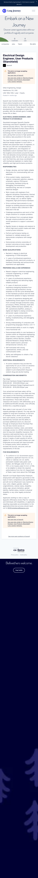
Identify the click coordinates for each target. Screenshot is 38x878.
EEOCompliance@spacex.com (18, 508)
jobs (13, 44)
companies (5, 44)
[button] (36, 1)
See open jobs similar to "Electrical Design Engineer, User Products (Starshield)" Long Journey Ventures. (20, 79)
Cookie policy (23, 554)
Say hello (18, 570)
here (33, 472)
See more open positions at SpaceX (19, 536)
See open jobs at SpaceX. (15, 75)
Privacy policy (14, 554)
